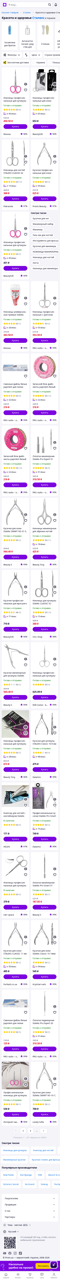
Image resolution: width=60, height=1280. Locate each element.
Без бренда (26, 1174)
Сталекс (27, 12)
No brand (29, 1184)
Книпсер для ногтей (43, 1150)
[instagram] (15, 1253)
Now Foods (8, 1174)
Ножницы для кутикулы (15, 1150)
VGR (40, 1174)
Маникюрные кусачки (14, 1159)
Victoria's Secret (11, 1184)
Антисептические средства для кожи (27, 45)
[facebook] (10, 1253)
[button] (15, 126)
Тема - (15, 1225)
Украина (40, 62)
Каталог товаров (10, 12)
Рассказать (43, 1266)
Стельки (45, 44)
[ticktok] (20, 1253)
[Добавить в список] (25, 90)
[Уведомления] (55, 4)
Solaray (44, 1184)
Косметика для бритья (9, 44)
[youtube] (4, 1253)
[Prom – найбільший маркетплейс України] (4, 4)
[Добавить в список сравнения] (25, 84)
